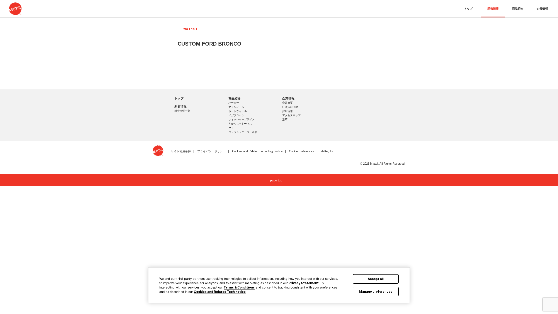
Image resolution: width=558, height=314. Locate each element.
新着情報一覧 (182, 110)
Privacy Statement (304, 283)
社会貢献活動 (290, 107)
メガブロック (236, 115)
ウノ (231, 128)
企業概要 (287, 102)
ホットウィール (237, 111)
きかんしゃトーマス (240, 123)
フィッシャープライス (241, 119)
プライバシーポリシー (211, 151)
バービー (233, 102)
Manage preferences (375, 291)
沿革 (285, 119)
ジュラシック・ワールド (242, 132)
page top (276, 180)
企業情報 (542, 8)
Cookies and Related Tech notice (220, 292)
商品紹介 (517, 8)
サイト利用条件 (181, 151)
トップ (468, 8)
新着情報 (493, 8)
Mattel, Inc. (327, 151)
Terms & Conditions (239, 287)
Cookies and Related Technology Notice (257, 151)
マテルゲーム (236, 107)
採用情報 (287, 111)
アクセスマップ (291, 115)
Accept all (376, 279)
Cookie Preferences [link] (301, 151)
